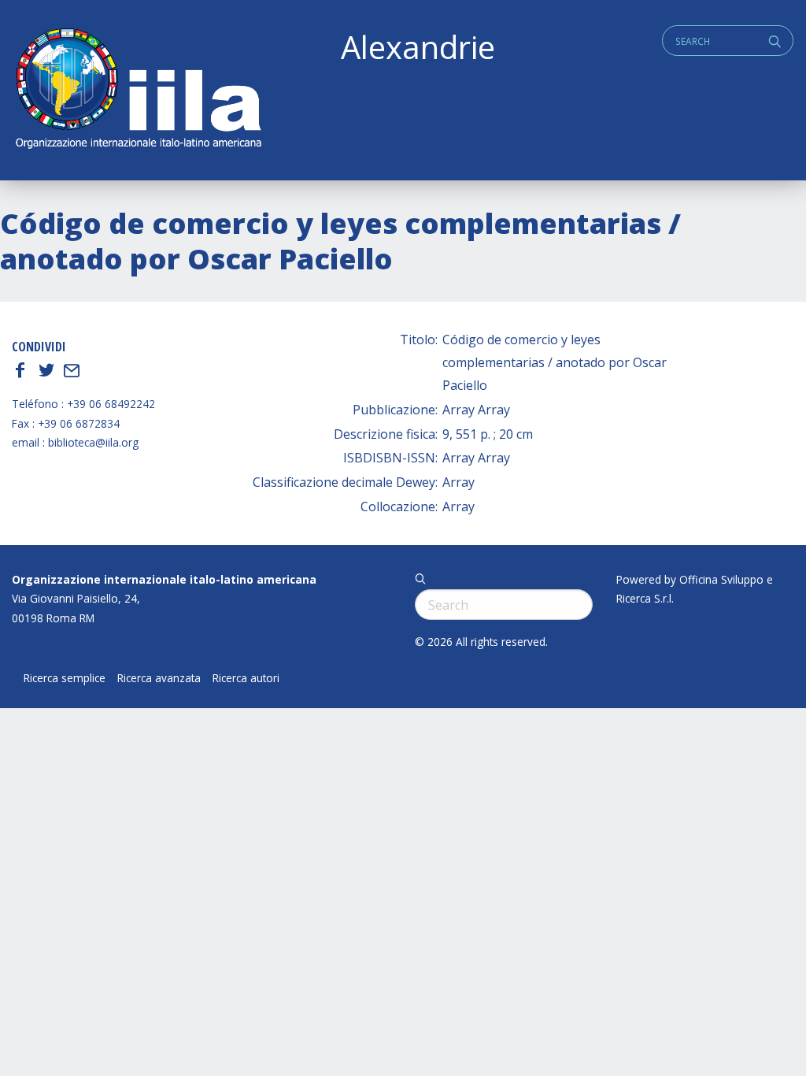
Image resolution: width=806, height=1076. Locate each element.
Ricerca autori (246, 678)
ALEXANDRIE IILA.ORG (138, 90)
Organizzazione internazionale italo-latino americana (164, 579)
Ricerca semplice (64, 678)
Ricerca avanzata (159, 678)
